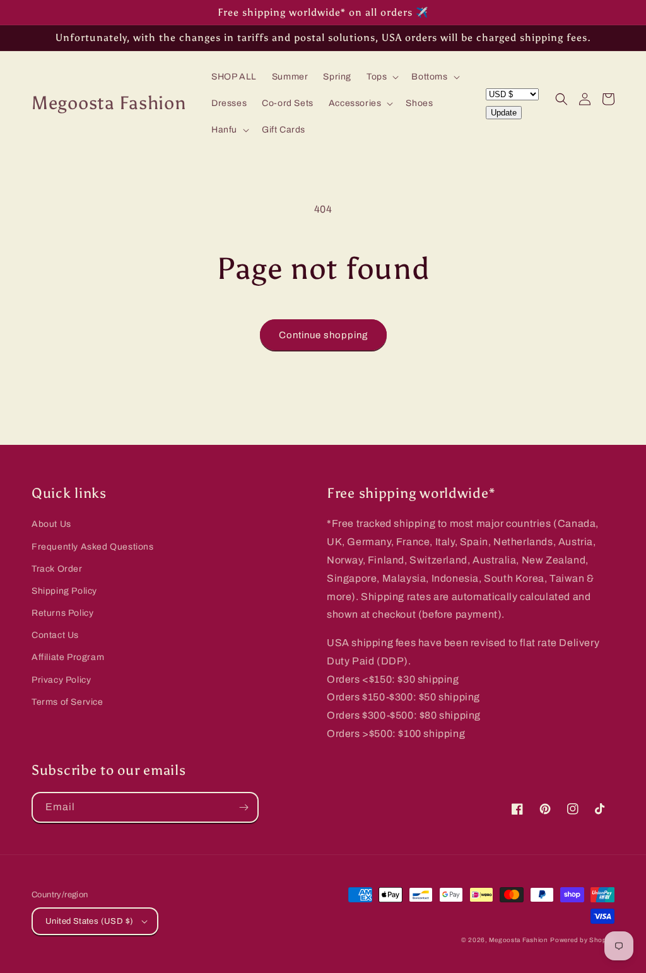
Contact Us (55, 635)
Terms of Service (67, 702)
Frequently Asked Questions (93, 546)
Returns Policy (62, 613)
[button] (381, 77)
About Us (51, 524)
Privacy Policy (61, 680)
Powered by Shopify (582, 939)
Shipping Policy (64, 591)
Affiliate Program (68, 657)
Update (504, 112)
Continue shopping (323, 335)
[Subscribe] (243, 807)
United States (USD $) (89, 921)
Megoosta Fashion (518, 939)
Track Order (57, 569)
